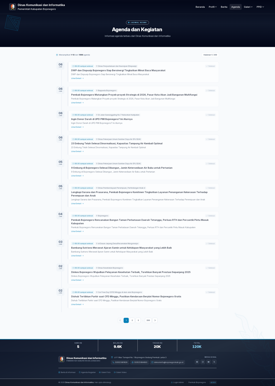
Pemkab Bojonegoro (197, 382)
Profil (212, 6)
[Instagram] (203, 362)
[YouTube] (208, 362)
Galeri (247, 6)
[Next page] (155, 320)
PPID (259, 6)
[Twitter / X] (214, 362)
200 (148, 320)
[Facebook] (197, 362)
